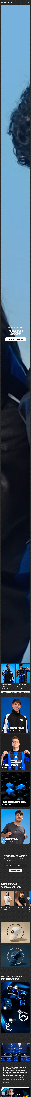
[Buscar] (24, 2)
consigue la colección (15, 339)
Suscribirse (15, 870)
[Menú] (2, 2)
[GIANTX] (8, 2)
